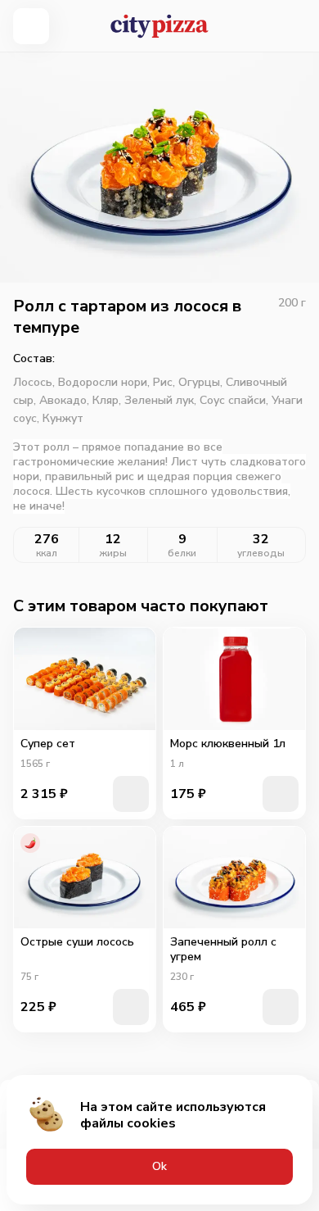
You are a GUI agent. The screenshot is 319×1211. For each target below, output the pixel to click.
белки (182, 553)
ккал (46, 553)
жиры (113, 553)
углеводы (261, 553)
